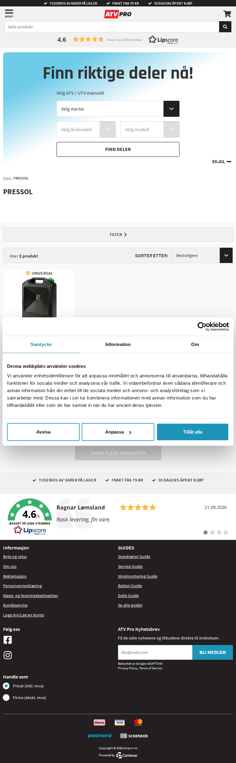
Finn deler (118, 149)
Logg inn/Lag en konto (23, 615)
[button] (118, 39)
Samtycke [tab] (41, 344)
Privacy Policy (128, 668)
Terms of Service (150, 668)
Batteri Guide (130, 585)
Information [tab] (118, 344)
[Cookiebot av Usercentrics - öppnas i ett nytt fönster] (202, 326)
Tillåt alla (192, 432)
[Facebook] (59, 639)
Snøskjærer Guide (134, 556)
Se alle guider (130, 605)
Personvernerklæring (22, 585)
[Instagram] (59, 655)
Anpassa (114, 432)
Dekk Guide (128, 595)
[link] (118, 516)
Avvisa (43, 432)
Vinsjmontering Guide (137, 576)
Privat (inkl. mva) (28, 686)
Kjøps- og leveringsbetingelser (30, 595)
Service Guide (130, 566)
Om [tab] (195, 344)
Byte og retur (15, 556)
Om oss (10, 566)
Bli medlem (212, 652)
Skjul (218, 162)
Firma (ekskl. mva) (29, 697)
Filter (116, 234)
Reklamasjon (15, 576)
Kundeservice (15, 605)
